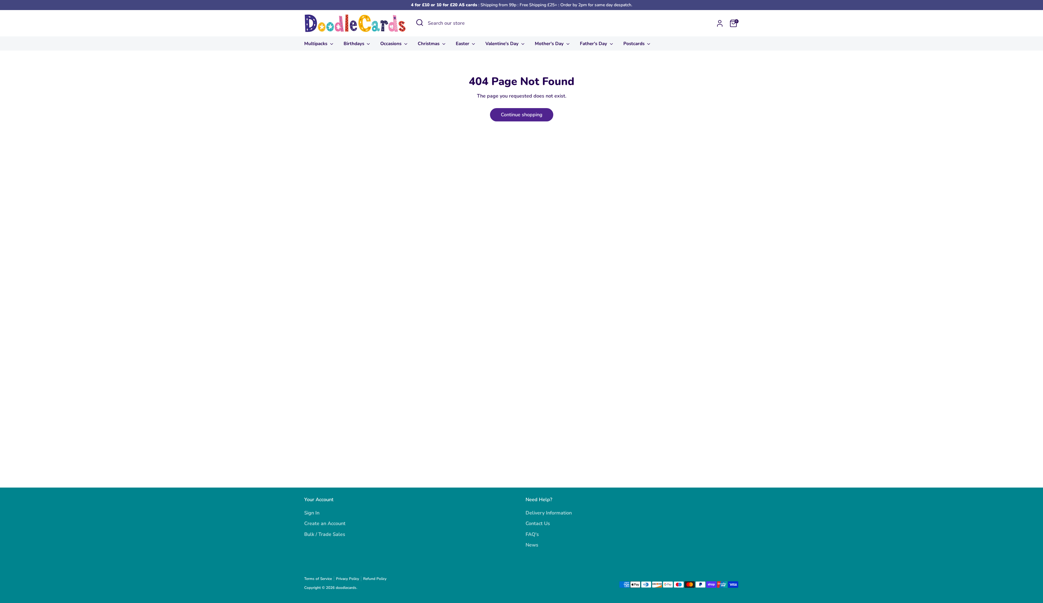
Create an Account (324, 523)
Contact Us (538, 523)
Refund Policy (375, 578)
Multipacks (316, 43)
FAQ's (532, 534)
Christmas (429, 43)
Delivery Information (549, 513)
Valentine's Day (502, 43)
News (532, 545)
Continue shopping (521, 114)
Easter (463, 43)
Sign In (311, 513)
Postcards (634, 43)
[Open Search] (419, 22)
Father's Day (594, 43)
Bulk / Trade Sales (324, 534)
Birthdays (355, 43)
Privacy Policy (347, 578)
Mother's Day (550, 43)
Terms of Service (318, 578)
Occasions (391, 43)
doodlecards (346, 587)
